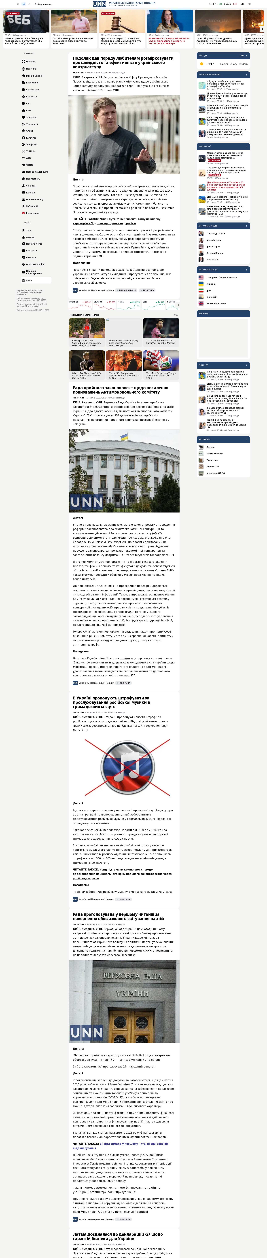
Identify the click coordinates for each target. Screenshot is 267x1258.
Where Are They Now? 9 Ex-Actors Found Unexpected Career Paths (87, 375)
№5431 (97, 407)
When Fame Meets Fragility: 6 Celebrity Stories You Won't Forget (124, 343)
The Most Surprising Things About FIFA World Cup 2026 (161, 375)
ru (249, 3)
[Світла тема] (18, 4)
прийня (125, 658)
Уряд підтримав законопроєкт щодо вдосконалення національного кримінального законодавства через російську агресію (122, 874)
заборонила (94, 892)
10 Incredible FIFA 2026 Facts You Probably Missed (160, 341)
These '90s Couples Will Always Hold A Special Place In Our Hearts (124, 375)
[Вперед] (263, 29)
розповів (152, 269)
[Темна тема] (29, 4)
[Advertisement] (223, 338)
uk (242, 3)
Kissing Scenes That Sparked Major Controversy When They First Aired (86, 343)
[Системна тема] (24, 4)
